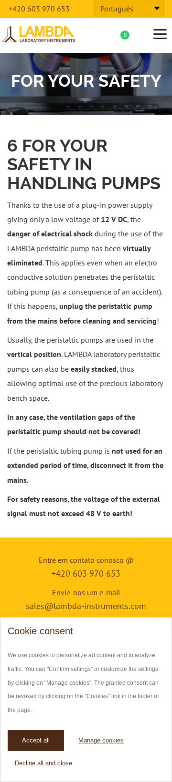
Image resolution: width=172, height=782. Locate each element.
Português (116, 8)
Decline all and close (43, 763)
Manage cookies (101, 740)
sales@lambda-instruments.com (86, 605)
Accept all (36, 740)
